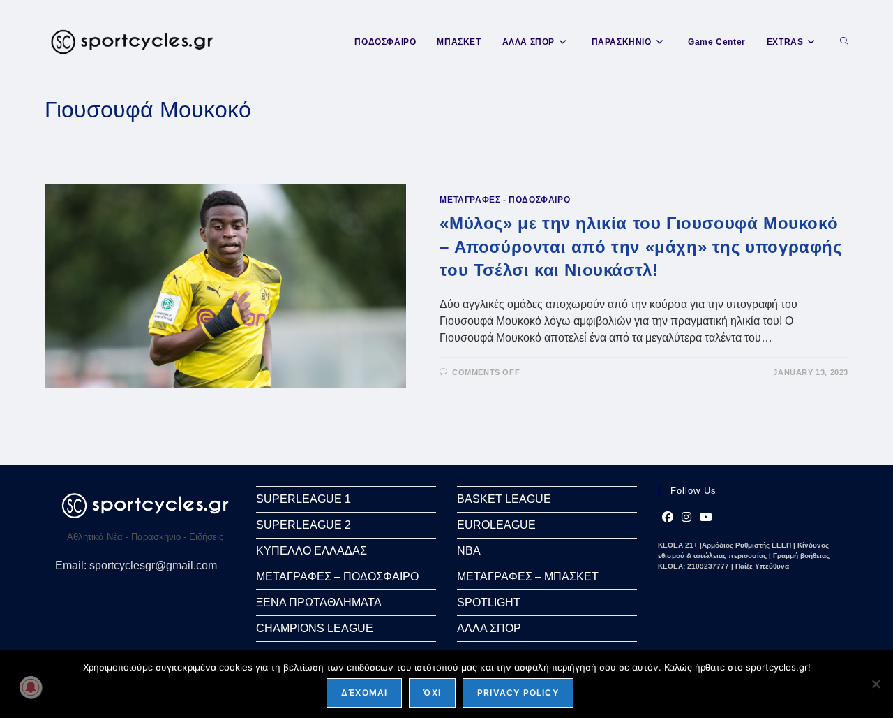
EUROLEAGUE (496, 525)
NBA (469, 551)
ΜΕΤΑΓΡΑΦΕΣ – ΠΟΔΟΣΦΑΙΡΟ (337, 577)
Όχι (432, 692)
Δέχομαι (364, 692)
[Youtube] (706, 517)
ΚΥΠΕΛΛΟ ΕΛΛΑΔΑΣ (311, 551)
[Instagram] (686, 517)
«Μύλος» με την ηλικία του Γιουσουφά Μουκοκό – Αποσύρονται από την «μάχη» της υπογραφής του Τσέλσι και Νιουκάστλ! (640, 246)
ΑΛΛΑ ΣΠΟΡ (489, 628)
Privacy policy (518, 692)
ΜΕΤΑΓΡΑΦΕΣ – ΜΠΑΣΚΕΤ (528, 577)
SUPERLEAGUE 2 (303, 525)
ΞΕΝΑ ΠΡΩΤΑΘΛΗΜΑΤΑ (319, 602)
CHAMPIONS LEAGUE (314, 628)
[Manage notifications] (31, 687)
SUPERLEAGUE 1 (303, 499)
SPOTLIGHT (488, 602)
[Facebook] (667, 517)
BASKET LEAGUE (504, 499)
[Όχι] (876, 684)
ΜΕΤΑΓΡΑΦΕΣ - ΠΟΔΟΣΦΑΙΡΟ (505, 200)
